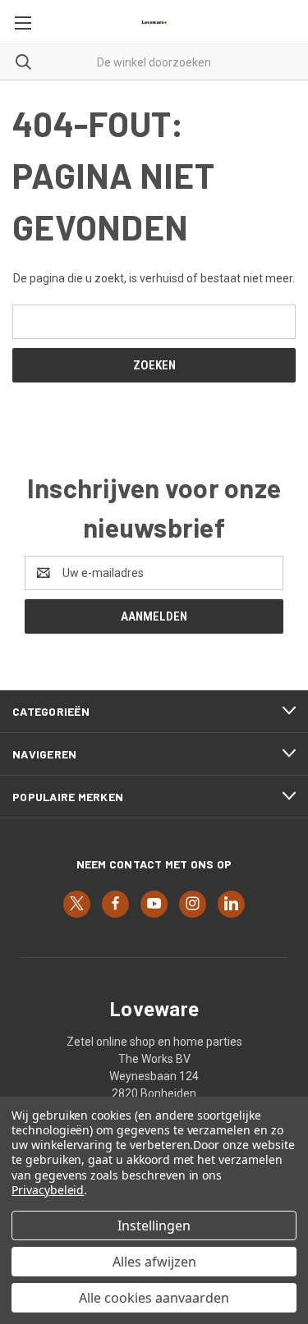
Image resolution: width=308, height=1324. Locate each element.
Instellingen (154, 1225)
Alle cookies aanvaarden (154, 1298)
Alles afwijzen (154, 1262)
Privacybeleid (47, 1190)
